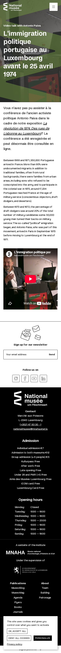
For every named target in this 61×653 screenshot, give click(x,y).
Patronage (45, 597)
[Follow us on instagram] (16, 378)
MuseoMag (18, 592)
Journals (18, 611)
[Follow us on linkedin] (43, 378)
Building (44, 592)
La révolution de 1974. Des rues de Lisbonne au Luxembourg (26, 128)
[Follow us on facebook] (25, 378)
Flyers (18, 602)
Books (18, 607)
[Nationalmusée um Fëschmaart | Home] (12, 7)
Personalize (42, 638)
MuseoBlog (18, 587)
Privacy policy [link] (14, 644)
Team (45, 587)
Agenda (18, 597)
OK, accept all (17, 631)
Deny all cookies (19, 638)
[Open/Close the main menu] (53, 7)
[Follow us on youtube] (34, 378)
